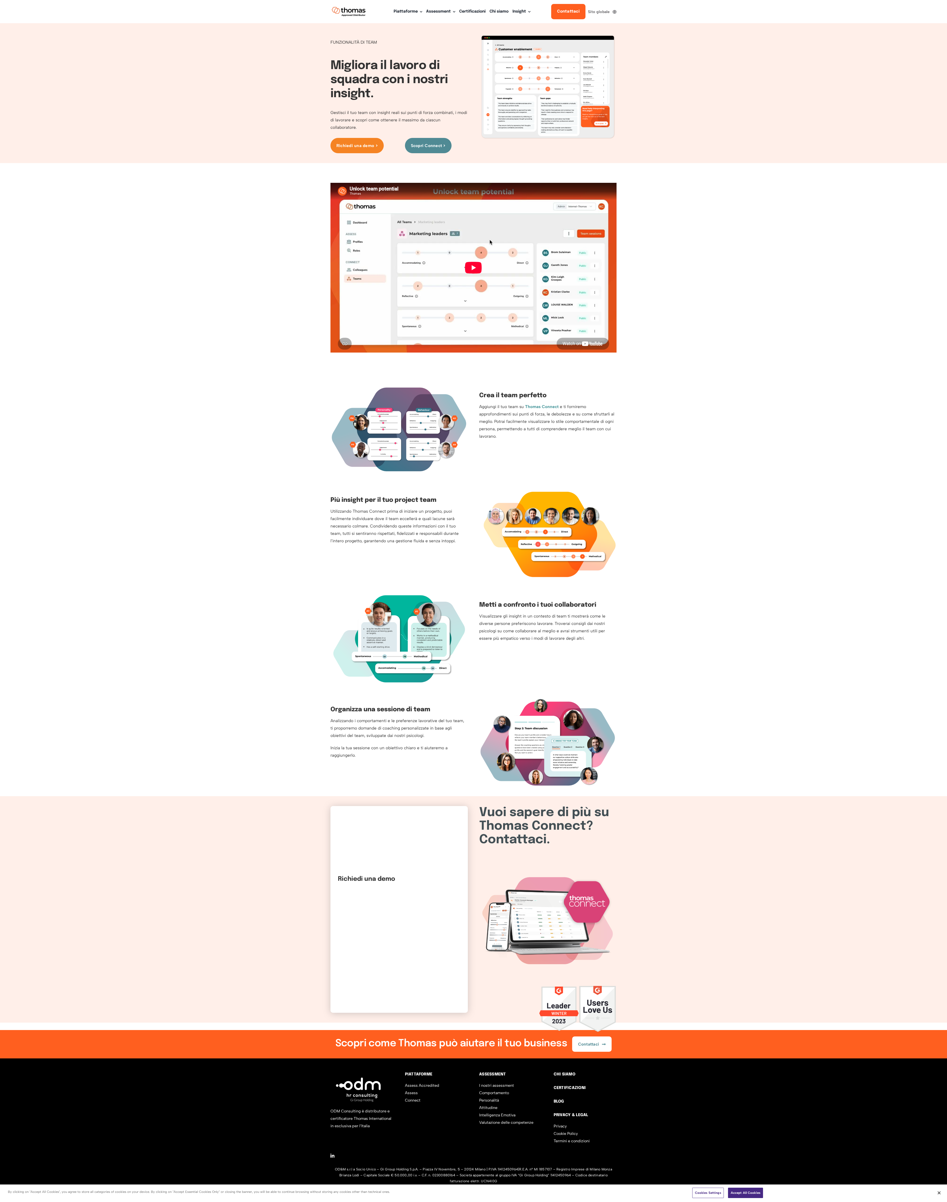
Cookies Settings (708, 1193)
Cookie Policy (566, 1133)
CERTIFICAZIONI (570, 1088)
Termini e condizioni (572, 1141)
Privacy (560, 1126)
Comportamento (494, 1092)
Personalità (489, 1100)
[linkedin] (332, 1156)
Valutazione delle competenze (506, 1122)
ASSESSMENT (492, 1074)
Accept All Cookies (745, 1193)
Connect (412, 1100)
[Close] (939, 1192)
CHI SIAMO (564, 1074)
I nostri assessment (496, 1085)
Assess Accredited (422, 1085)
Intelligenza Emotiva (497, 1115)
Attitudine (488, 1107)
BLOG (559, 1101)
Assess (411, 1092)
